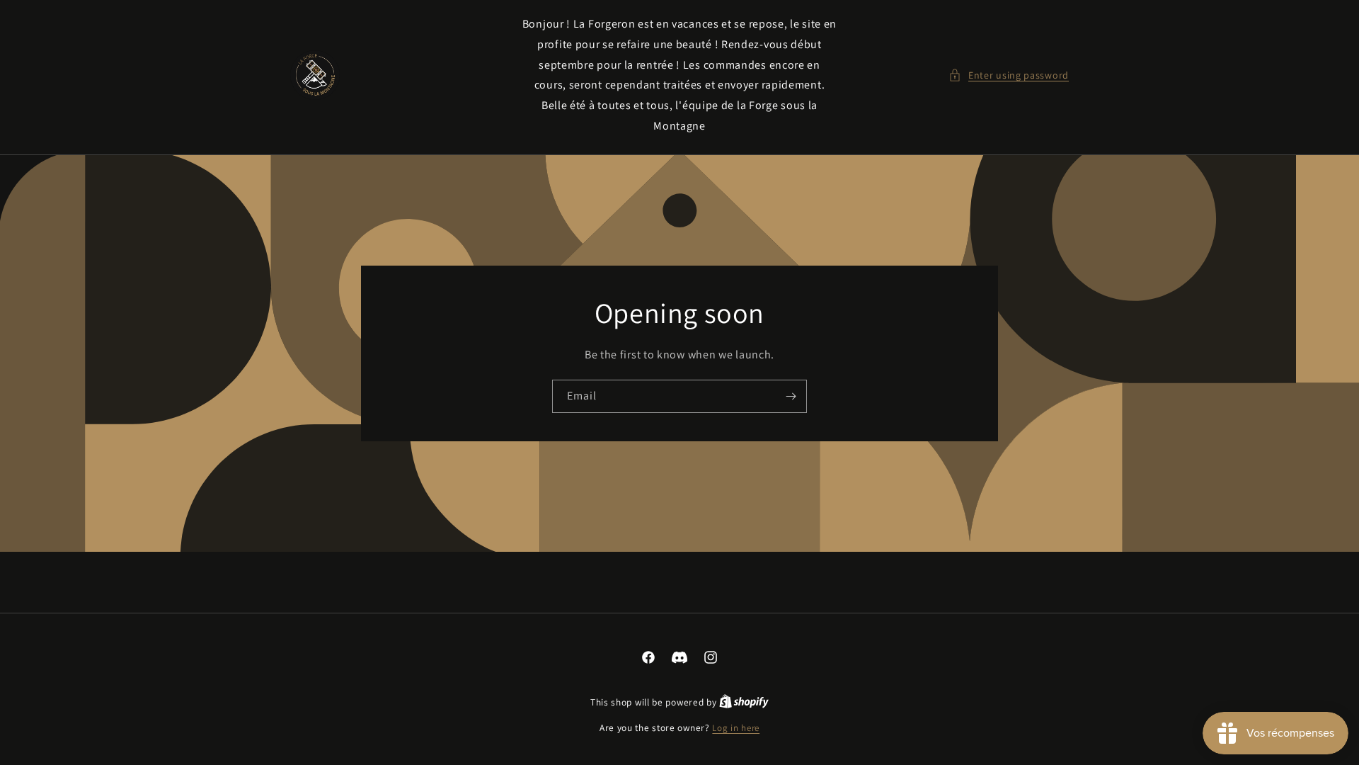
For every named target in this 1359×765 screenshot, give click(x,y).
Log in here (735, 728)
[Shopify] (744, 702)
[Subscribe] (790, 396)
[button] (1008, 75)
